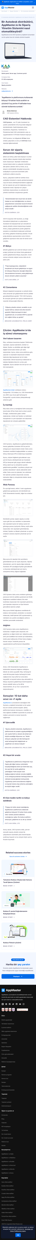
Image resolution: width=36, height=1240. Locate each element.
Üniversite (5, 1115)
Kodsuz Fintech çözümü (12, 943)
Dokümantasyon (6, 1106)
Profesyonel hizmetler (8, 1090)
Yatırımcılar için (6, 1086)
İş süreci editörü (6, 1027)
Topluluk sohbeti (6, 1102)
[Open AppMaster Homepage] (18, 990)
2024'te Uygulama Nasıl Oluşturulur (12, 1224)
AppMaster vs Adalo (7, 1154)
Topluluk (4, 1098)
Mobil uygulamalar (7, 1020)
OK (18, 1235)
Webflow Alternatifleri (8, 1208)
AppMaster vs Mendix (8, 1169)
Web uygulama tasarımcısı (9, 1031)
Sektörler (4, 1042)
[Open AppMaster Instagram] (23, 1004)
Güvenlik (4, 1058)
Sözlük (3, 1145)
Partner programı (7, 1074)
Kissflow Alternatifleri (8, 1189)
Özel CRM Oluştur (7, 1220)
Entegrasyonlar (6, 1035)
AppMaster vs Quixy (7, 1173)
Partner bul (5, 1078)
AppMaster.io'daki (9, 390)
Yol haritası (5, 1130)
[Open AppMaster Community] (3, 1004)
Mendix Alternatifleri (8, 1205)
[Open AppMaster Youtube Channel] (20, 1004)
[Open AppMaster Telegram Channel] (6, 1004)
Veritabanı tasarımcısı (8, 1023)
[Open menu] (32, 7)
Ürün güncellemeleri (8, 1054)
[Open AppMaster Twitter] (13, 1004)
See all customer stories (17, 856)
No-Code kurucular (7, 1138)
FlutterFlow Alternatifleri (9, 1216)
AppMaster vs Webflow (8, 1157)
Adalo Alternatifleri (7, 1212)
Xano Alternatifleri (7, 1182)
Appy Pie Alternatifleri (8, 1197)
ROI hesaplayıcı (6, 1126)
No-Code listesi (6, 1134)
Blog (3, 1119)
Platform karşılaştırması (8, 1062)
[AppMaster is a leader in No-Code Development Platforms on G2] (3, 1010)
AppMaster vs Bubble (8, 1161)
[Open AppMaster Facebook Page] (10, 1004)
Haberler (4, 1122)
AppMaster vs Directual (8, 1165)
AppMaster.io (7, 702)
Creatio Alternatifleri (8, 1193)
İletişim (4, 1082)
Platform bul (5, 1141)
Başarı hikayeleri (6, 1046)
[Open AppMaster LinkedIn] (16, 1004)
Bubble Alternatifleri (7, 1186)
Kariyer (4, 1071)
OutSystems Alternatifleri (9, 1201)
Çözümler (4, 1039)
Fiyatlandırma (5, 1050)
